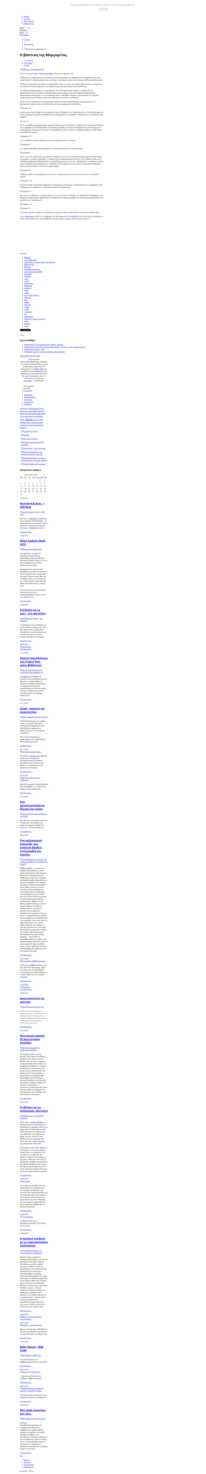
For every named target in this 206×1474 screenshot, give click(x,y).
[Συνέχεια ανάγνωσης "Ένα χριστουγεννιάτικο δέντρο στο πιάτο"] (34, 816)
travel (36, 425)
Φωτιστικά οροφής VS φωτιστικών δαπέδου (32, 1039)
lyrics (22, 419)
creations (28, 312)
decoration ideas (26, 411)
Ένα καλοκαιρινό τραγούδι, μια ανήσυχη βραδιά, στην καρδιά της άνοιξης (31, 847)
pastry (36, 420)
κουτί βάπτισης (30, 260)
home (43, 413)
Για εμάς (27, 19)
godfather (28, 286)
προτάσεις (27, 381)
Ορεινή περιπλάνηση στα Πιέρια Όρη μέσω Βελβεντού (34, 661)
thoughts (30, 425)
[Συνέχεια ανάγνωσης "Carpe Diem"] (25, 647)
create (26, 307)
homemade (38, 416)
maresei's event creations (34, 319)
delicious (37, 411)
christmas (24, 408)
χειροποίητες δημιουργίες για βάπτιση (40, 262)
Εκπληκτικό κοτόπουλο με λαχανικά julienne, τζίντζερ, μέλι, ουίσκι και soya (54, 347)
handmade (28, 316)
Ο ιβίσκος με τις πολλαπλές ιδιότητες (34, 1109)
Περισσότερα (103, 11)
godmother (28, 283)
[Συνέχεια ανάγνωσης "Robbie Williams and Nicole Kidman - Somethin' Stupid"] (34, 1391)
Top (20, 1456)
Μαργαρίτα (29, 216)
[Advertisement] (38, 237)
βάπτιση (27, 267)
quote (41, 420)
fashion (23, 414)
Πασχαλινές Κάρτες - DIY (34, 349)
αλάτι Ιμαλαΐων (37, 1122)
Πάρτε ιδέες (39, 369)
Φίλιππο (48, 216)
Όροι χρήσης (29, 21)
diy (25, 314)
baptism (27, 324)
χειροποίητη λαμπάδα (33, 272)
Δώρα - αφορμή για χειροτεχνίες (32, 710)
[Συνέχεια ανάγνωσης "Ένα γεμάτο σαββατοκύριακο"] (32, 961)
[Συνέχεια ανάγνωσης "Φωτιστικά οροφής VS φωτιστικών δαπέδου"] (34, 1050)
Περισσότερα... (26, 532)
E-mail (26, 65)
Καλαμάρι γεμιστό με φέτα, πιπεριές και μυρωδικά (44, 352)
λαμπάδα (28, 274)
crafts (26, 309)
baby (26, 290)
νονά (26, 279)
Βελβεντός (26, 676)
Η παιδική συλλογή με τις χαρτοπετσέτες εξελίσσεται (34, 1242)
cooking (31, 408)
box (25, 300)
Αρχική (26, 16)
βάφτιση (27, 257)
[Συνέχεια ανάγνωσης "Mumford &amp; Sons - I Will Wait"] (34, 514)
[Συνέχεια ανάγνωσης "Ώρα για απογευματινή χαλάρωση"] (34, 780)
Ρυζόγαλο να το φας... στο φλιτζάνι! (33, 611)
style (41, 422)
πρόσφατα (49, 73)
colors (26, 293)
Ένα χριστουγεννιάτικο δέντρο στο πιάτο (32, 805)
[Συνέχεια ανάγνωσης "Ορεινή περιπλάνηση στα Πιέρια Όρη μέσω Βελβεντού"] (34, 672)
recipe (23, 422)
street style (34, 423)
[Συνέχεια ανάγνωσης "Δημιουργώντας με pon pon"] (32, 1007)
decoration (39, 408)
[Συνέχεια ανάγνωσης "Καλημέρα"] (25, 987)
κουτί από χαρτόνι (31, 295)
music (29, 419)
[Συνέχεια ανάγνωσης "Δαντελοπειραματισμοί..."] (31, 752)
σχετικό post (35, 756)
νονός (26, 281)
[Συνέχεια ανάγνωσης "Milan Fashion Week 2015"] (31, 549)
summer (23, 425)
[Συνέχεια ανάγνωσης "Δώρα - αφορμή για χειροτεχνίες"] (34, 717)
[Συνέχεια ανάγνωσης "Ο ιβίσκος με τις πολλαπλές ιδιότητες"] (34, 1118)
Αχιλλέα (74, 216)
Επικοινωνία (28, 23)
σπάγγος (27, 276)
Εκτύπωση (28, 63)
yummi (23, 427)
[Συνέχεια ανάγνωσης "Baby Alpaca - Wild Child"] (30, 1355)
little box (27, 298)
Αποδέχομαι (103, 9)
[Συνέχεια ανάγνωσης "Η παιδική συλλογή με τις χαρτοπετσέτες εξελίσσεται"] (34, 1253)
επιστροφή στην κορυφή (30, 356)
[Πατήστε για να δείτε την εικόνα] (32, 69)
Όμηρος (41, 1141)
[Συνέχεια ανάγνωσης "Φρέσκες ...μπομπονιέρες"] (31, 1325)
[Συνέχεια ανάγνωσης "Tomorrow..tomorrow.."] (30, 1372)
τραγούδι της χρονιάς (37, 518)
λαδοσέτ (27, 305)
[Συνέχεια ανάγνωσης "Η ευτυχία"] (25, 1181)
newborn (28, 288)
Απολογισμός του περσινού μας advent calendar (44, 344)
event (26, 321)
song (28, 422)
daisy (26, 326)
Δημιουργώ (28, 44)
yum (41, 425)
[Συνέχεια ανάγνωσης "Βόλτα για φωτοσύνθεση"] (31, 1317)
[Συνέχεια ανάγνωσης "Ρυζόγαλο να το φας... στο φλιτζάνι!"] (34, 621)
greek (28, 414)
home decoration (26, 416)
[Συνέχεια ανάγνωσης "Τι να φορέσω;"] (26, 1217)
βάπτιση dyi (29, 264)
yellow (26, 302)
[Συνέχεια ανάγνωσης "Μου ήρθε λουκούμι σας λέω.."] (33, 1419)
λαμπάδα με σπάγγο (32, 269)
